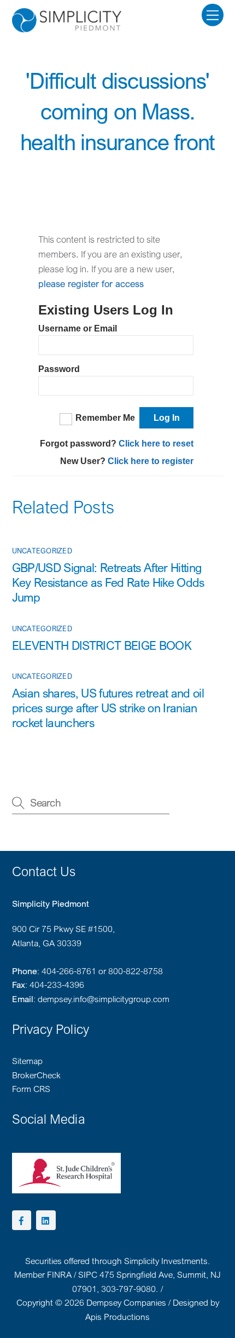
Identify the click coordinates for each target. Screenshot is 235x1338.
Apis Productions (117, 1316)
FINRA (59, 1274)
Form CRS (31, 1088)
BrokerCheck (36, 1075)
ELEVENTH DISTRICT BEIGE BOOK (101, 645)
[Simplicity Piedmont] (66, 27)
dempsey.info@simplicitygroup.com (103, 998)
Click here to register (150, 461)
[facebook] (22, 1219)
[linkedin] (46, 1219)
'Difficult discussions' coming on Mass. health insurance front (117, 111)
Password (59, 369)
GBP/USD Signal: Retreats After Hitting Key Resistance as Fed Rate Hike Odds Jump (108, 582)
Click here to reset (156, 443)
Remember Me (105, 417)
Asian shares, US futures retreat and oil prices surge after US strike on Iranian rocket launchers (108, 707)
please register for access (91, 283)
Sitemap (27, 1060)
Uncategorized (42, 550)
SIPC (87, 1274)
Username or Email (77, 328)
